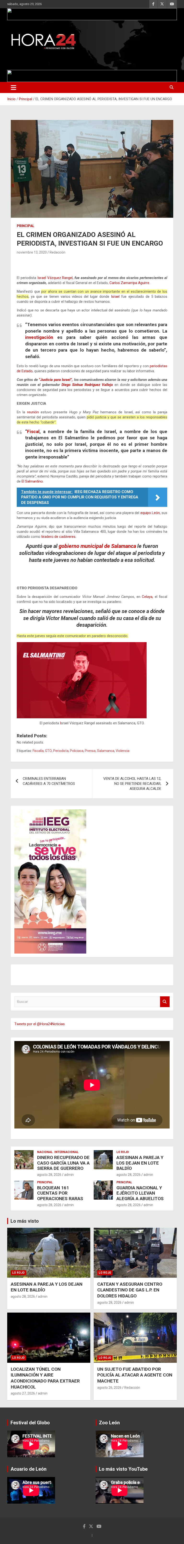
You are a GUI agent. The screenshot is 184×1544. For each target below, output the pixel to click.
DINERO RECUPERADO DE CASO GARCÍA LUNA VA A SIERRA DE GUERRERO (63, 1163)
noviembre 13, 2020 (32, 252)
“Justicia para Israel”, (56, 380)
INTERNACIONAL (66, 1152)
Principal (25, 226)
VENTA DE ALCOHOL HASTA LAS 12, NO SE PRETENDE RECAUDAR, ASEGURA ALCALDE (132, 783)
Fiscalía (38, 751)
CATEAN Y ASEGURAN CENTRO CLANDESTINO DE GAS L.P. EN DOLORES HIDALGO (129, 1290)
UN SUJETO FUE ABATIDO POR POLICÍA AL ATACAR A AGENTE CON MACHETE (134, 1375)
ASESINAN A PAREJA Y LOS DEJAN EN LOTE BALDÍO (139, 1163)
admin (69, 1175)
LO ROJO (122, 1152)
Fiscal (33, 431)
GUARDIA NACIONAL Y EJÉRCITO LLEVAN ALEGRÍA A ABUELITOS (140, 1193)
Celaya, (147, 597)
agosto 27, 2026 (23, 1393)
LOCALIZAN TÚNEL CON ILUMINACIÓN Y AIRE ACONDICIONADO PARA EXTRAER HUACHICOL (45, 1378)
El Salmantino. (33, 481)
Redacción (57, 252)
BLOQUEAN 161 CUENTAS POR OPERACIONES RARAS (60, 1193)
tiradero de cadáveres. (58, 536)
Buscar (165, 1001)
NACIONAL (45, 1152)
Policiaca (76, 751)
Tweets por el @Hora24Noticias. (39, 1024)
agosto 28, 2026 (49, 1175)
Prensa (90, 751)
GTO (48, 751)
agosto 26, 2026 (109, 1387)
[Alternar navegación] (13, 87)
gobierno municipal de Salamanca (97, 546)
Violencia (122, 751)
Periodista (61, 751)
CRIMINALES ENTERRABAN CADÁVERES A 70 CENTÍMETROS (49, 781)
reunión (33, 412)
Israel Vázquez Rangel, (55, 278)
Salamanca (105, 751)
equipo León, (150, 513)
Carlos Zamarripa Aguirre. (129, 283)
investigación (39, 337)
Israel (115, 296)
